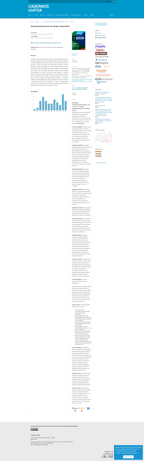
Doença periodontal (100, 105)
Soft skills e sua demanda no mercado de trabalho (102, 92)
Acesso (113, 1)
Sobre (30, 15)
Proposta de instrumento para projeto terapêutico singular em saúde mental (103, 120)
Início (32, 21)
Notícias (86, 15)
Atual (36, 15)
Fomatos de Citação (78, 80)
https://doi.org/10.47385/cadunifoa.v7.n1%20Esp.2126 (47, 42)
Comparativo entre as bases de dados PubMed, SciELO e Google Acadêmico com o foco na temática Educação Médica (104, 100)
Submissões (50, 15)
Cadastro (108, 1)
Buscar (112, 15)
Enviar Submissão (101, 24)
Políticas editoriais (76, 15)
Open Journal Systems (100, 162)
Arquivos (42, 15)
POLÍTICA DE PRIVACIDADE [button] (129, 453)
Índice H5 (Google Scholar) (62, 15)
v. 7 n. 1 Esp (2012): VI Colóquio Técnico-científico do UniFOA (54, 21)
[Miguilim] (102, 76)
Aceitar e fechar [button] (128, 456)
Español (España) (101, 35)
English (99, 33)
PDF (75, 54)
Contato (92, 15)
